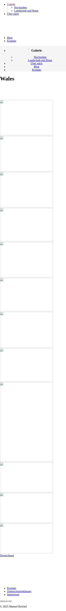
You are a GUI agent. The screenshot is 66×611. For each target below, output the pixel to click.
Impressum (13, 594)
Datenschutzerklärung (19, 591)
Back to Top (6, 601)
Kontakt (11, 588)
